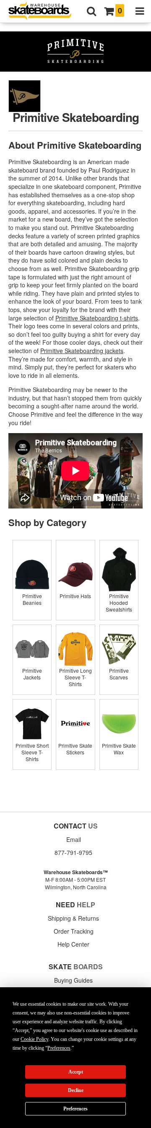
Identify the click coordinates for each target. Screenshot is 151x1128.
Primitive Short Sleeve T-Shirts (32, 752)
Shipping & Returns (73, 918)
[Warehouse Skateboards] (44, 11)
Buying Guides (73, 980)
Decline (75, 1090)
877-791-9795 (73, 852)
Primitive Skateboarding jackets (81, 350)
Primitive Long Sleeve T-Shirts (75, 677)
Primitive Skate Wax (119, 749)
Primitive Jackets (32, 674)
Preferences (75, 1109)
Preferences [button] (58, 1048)
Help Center (73, 944)
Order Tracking (74, 931)
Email (73, 839)
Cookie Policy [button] (34, 1039)
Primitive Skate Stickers (75, 749)
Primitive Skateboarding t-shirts (96, 318)
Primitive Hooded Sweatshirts (119, 602)
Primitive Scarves (119, 674)
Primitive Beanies (32, 599)
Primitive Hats (75, 595)
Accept (75, 1072)
